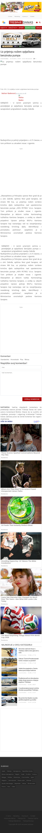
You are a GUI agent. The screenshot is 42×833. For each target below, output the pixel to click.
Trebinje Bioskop (28, 821)
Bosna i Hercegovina (7, 774)
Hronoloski (15, 359)
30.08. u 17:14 (32, 655)
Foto (8, 786)
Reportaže (17, 783)
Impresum (25, 16)
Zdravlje (28, 780)
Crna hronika (4, 58)
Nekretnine (30, 28)
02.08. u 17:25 (32, 673)
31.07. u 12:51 (32, 692)
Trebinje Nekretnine (14, 821)
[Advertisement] (21, 171)
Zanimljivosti (12, 780)
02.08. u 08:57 (32, 684)
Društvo (12, 28)
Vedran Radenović (8, 93)
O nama (10, 16)
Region (17, 774)
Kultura (34, 774)
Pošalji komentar (32, 399)
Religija (4, 777)
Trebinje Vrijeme (33, 818)
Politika (10, 777)
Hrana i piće (21, 780)
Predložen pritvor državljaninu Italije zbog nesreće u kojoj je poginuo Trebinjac (29, 680)
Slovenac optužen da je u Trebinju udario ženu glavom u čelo (29, 650)
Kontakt (32, 16)
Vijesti (3, 28)
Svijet (22, 774)
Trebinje (9, 771)
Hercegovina (17, 771)
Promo (4, 786)
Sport (21, 28)
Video (13, 786)
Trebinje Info (21, 818)
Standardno (5, 359)
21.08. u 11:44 (32, 663)
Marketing (17, 16)
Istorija (24, 783)
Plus (21, 359)
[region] (15, 126)
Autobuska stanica (9, 818)
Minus (27, 359)
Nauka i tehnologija (7, 783)
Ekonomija (17, 777)
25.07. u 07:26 (32, 702)
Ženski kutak (31, 783)
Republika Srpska (27, 771)
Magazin (4, 780)
